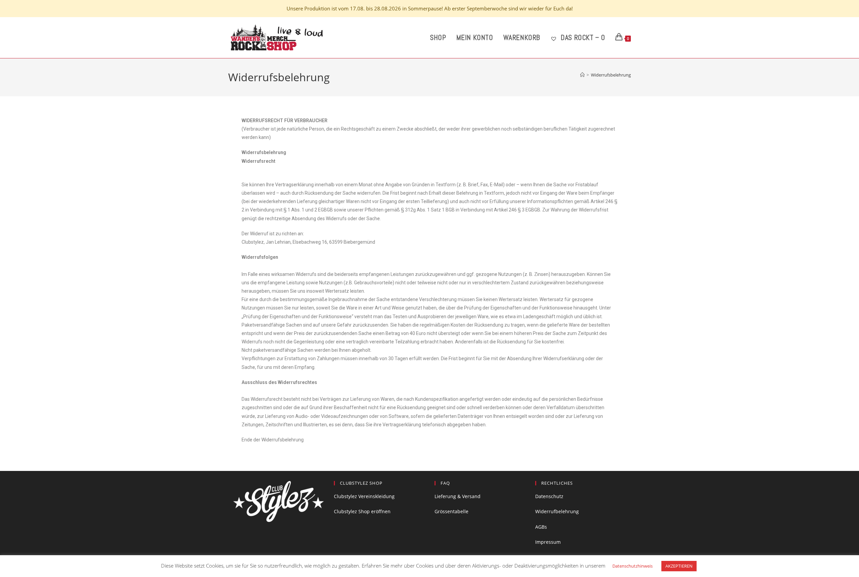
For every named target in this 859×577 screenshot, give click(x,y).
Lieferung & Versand (458, 496)
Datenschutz (549, 496)
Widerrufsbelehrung (611, 75)
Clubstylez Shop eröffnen (362, 511)
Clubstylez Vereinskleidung (364, 496)
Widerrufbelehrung (557, 511)
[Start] (582, 75)
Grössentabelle (451, 511)
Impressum (548, 542)
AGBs (541, 527)
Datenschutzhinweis (632, 566)
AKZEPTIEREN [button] (679, 566)
